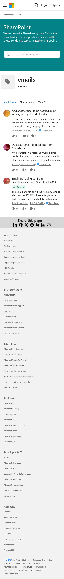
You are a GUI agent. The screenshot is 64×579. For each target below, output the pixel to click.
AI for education (10, 387)
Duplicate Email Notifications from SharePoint (32, 146)
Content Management (12, 14)
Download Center (11, 300)
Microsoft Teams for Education (16, 360)
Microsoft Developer (12, 463)
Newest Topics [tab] (27, 101)
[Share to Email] (49, 224)
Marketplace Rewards (13, 490)
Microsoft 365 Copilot (13, 436)
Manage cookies (11, 566)
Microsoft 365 (10, 419)
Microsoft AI (9, 403)
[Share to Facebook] (21, 224)
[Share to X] (26, 224)
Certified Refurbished (13, 322)
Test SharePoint (20, 203)
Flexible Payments (11, 333)
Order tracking (10, 316)
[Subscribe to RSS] (43, 224)
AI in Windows (10, 268)
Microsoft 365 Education (14, 365)
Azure (6, 457)
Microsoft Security (11, 408)
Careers (7, 511)
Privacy (37, 563)
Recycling (23, 570)
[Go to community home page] (11, 5)
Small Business (10, 441)
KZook (15, 164)
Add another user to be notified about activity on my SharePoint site (34, 112)
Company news (10, 522)
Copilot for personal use (14, 262)
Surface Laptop (10, 246)
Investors (8, 533)
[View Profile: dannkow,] (6, 113)
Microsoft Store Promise (14, 327)
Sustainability (9, 550)
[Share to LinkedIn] (15, 224)
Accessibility (9, 544)
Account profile (10, 294)
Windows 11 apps (11, 279)
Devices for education (13, 354)
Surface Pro (8, 240)
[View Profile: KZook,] (6, 147)
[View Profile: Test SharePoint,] (6, 181)
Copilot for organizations (14, 257)
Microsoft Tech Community (15, 479)
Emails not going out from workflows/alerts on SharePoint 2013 (34, 180)
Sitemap (7, 563)
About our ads (36, 570)
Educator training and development (18, 376)
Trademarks (41, 566)
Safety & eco (9, 570)
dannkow (17, 130)
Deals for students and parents (17, 382)
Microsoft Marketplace (13, 485)
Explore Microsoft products (15, 273)
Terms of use (27, 566)
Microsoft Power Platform (14, 425)
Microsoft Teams (11, 430)
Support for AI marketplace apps (17, 474)
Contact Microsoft (22, 563)
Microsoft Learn (10, 468)
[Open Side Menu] (4, 5)
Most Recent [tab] (10, 101)
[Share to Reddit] (32, 224)
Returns (7, 311)
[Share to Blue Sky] (37, 224)
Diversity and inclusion (13, 539)
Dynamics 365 (10, 414)
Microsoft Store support (14, 305)
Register (45, 5)
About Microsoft (10, 517)
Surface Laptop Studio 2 (14, 251)
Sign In (56, 5)
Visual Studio (9, 496)
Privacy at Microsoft (12, 528)
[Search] (36, 5)
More (41, 101)
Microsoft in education (13, 349)
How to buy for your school (15, 371)
